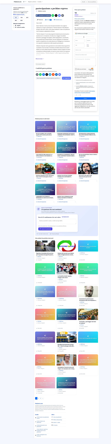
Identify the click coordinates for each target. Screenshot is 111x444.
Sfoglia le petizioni (32, 1)
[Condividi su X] (56, 15)
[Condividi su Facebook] (43, 74)
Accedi (83, 1)
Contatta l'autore (41, 64)
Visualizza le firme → (79, 16)
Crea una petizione (92, 1)
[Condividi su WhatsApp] (52, 15)
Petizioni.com (17, 1)
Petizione (40, 19)
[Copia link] (62, 15)
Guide (36, 414)
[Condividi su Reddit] (53, 74)
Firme (48, 19)
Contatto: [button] (39, 1)
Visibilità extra (58, 19)
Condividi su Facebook (44, 15)
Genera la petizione (46, 229)
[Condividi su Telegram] (50, 74)
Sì (76, 95)
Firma (85, 98)
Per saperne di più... (20, 14)
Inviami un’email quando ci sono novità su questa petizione (85, 83)
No (80, 95)
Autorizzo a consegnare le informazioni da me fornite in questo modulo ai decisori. (85, 87)
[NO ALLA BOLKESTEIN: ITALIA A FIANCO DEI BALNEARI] (88, 151)
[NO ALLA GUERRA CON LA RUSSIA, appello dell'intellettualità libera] (45, 130)
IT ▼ (25, 1)
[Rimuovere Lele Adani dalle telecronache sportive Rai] (88, 172)
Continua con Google (82, 33)
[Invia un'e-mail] (59, 15)
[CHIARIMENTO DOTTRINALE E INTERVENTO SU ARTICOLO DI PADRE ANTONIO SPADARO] (45, 193)
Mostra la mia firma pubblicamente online (84, 80)
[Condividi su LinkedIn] (56, 74)
